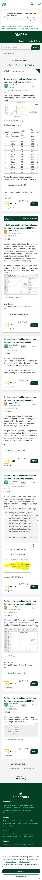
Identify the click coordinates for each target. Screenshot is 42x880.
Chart (11, 192)
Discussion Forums (25, 26)
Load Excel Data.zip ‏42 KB (18, 314)
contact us (15, 20)
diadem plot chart (27, 192)
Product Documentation (19, 845)
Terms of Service (22, 823)
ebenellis (34, 218)
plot (5, 195)
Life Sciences (16, 810)
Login (30, 41)
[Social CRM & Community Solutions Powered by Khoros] (21, 778)
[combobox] (16, 47)
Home (4, 26)
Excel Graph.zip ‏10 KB (16, 451)
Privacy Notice (11, 862)
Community (12, 26)
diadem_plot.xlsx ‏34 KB (17, 185)
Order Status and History (27, 821)
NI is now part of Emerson (11, 834)
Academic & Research (10, 805)
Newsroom (8, 836)
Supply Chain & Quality (20, 836)
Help (38, 41)
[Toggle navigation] (10, 4)
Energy (24, 808)
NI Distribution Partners (10, 821)
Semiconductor (26, 810)
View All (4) (7, 198)
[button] (21, 109)
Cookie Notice (24, 862)
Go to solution (18, 71)
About (23, 834)
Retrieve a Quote (10, 823)
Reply (34, 204)
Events (31, 836)
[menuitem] (32, 4)
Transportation (9, 813)
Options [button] (34, 86)
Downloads (6, 845)
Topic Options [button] (7, 54)
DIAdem (29, 29)
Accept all (21, 871)
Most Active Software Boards (13, 29)
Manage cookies (21, 876)
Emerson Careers (32, 834)
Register (22, 41)
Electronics (16, 808)
